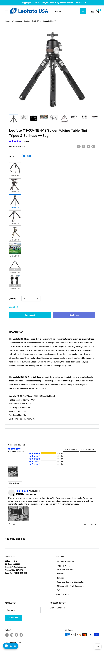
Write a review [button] (71, 449)
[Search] (83, 11)
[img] (22, 491)
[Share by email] (93, 146)
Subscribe (13, 617)
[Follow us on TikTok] (21, 635)
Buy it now (74, 315)
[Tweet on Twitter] (88, 146)
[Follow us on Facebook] (7, 635)
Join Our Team (62, 594)
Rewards (60, 577)
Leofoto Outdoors (57, 607)
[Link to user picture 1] (18, 513)
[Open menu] (6, 11)
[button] (15, 141)
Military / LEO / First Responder (70, 586)
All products (17, 21)
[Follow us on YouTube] (16, 635)
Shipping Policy (63, 565)
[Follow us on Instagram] (11, 635)
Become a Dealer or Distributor (70, 582)
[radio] (15, 169)
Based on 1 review (16, 451)
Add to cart (30, 315)
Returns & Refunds (64, 569)
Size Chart (13, 307)
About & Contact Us (65, 561)
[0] (97, 11)
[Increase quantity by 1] (37, 298)
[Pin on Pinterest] (83, 146)
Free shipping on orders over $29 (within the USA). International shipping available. (52, 3)
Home (7, 21)
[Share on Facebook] (79, 146)
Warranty (60, 573)
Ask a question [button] (87, 449)
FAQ (58, 590)
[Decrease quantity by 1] (24, 298)
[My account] (92, 11)
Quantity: (13, 298)
